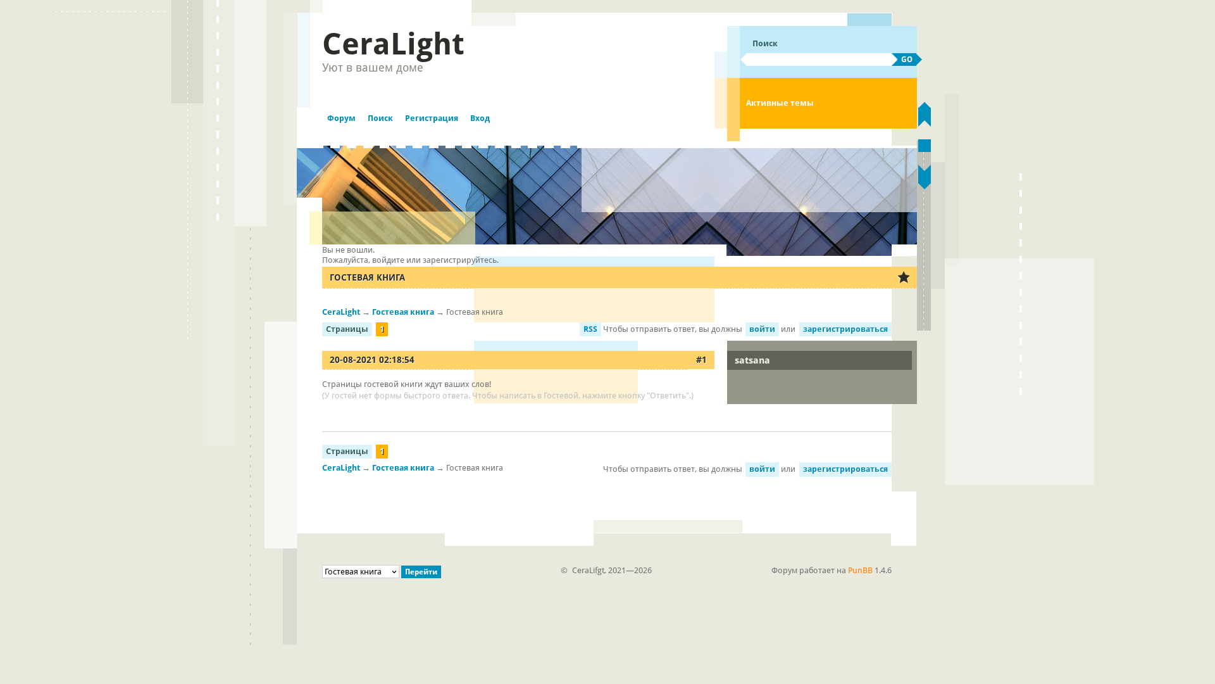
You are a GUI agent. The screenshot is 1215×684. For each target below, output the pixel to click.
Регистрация (431, 118)
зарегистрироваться (845, 329)
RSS (590, 329)
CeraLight (393, 43)
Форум (341, 118)
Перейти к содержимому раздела (924, 145)
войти (762, 329)
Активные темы (780, 103)
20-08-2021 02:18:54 (372, 360)
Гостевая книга (367, 277)
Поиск (380, 118)
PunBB (860, 570)
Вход (480, 118)
